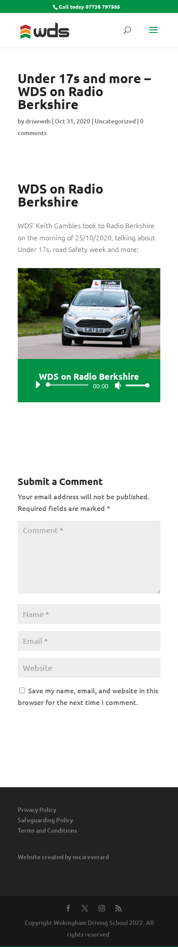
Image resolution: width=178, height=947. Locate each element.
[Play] (37, 384)
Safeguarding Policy (45, 820)
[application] (89, 385)
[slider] (135, 385)
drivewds (38, 121)
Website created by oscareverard (63, 857)
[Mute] (118, 385)
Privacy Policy (37, 809)
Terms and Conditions (47, 830)
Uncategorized (115, 121)
